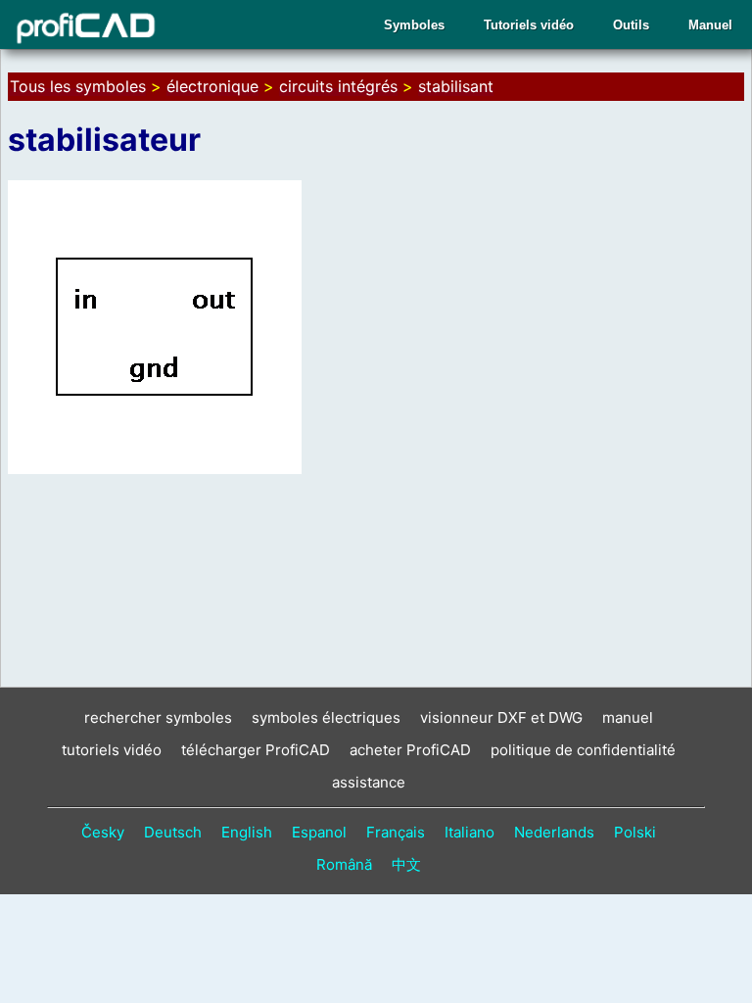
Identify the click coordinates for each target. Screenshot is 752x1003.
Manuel (710, 25)
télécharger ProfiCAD (255, 749)
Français (395, 832)
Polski (635, 832)
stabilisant (456, 86)
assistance (368, 782)
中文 (406, 864)
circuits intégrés (338, 86)
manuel (627, 717)
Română (344, 864)
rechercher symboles (158, 717)
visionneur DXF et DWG (501, 717)
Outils (631, 25)
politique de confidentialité (583, 749)
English (246, 832)
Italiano (469, 832)
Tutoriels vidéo (529, 25)
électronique (212, 86)
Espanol (319, 832)
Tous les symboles (78, 86)
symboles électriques (326, 717)
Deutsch (173, 832)
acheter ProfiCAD (410, 749)
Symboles (414, 25)
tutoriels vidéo (112, 749)
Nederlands (554, 832)
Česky (102, 832)
